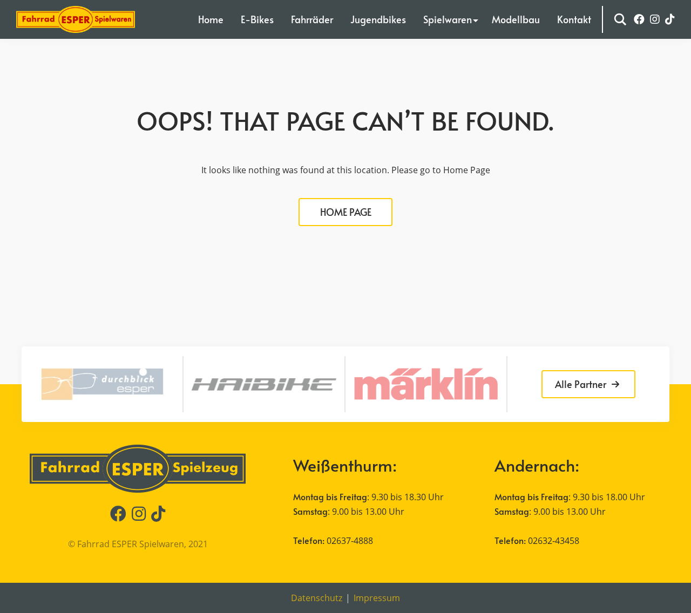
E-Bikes (257, 19)
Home (210, 19)
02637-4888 (350, 541)
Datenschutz (316, 598)
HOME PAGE (345, 212)
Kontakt (574, 19)
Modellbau (516, 19)
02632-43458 (553, 541)
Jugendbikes (378, 19)
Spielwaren (447, 19)
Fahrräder (312, 19)
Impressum (377, 598)
